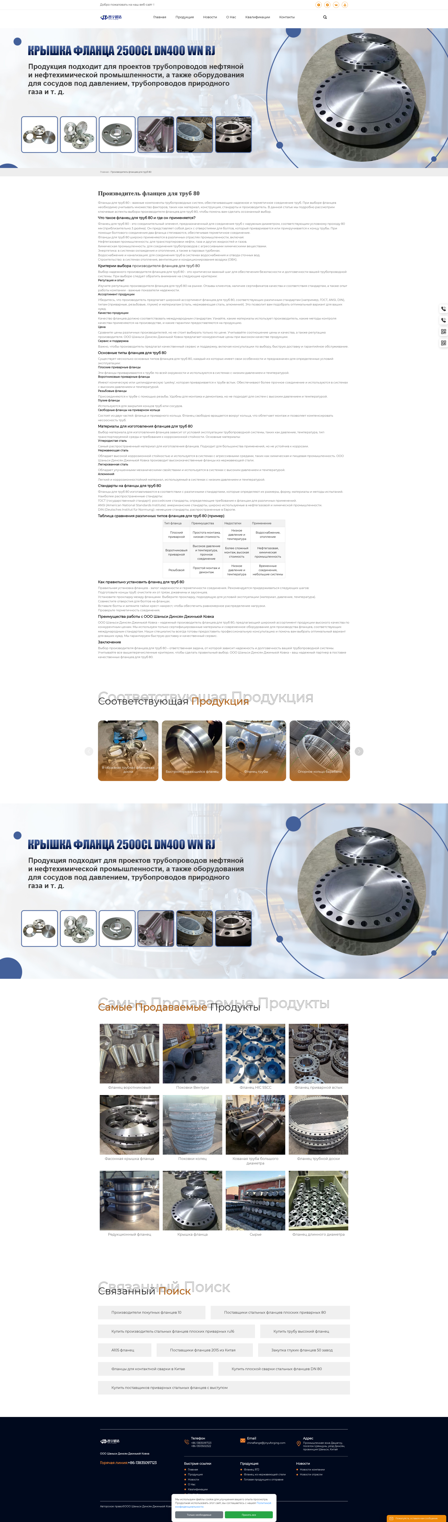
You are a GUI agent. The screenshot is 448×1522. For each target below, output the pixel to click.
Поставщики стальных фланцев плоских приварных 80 (275, 1312)
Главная (104, 172)
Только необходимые (199, 1514)
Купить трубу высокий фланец (301, 1331)
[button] (359, 751)
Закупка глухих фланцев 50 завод (302, 1350)
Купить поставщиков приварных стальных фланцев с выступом (169, 1388)
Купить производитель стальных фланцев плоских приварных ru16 (172, 1331)
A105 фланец (122, 1350)
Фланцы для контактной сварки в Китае (148, 1369)
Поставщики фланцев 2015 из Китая (203, 1350)
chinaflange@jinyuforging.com (266, 1442)
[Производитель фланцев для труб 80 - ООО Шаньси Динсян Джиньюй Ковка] (112, 17)
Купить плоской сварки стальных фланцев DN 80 (277, 1369)
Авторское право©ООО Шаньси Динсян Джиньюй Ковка (137, 1506)
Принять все (249, 1514)
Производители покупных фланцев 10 (146, 1312)
